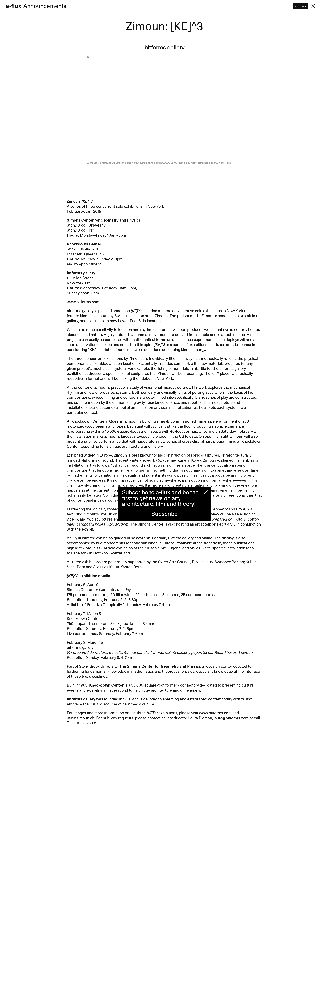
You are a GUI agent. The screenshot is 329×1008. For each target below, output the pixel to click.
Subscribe (165, 514)
